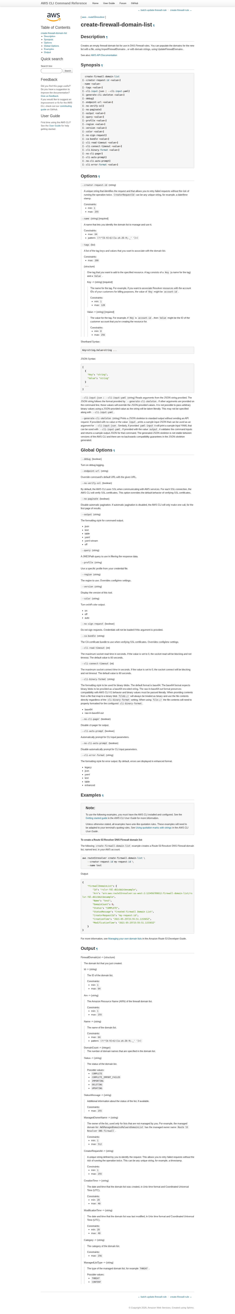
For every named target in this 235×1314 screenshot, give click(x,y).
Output (47, 52)
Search (68, 70)
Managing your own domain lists (125, 938)
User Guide (109, 3)
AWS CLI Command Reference (64, 3)
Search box (46, 66)
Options (48, 42)
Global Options (51, 46)
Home (95, 3)
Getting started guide (96, 818)
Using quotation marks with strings (154, 827)
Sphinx (190, 1307)
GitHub (134, 3)
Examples (49, 49)
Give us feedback (49, 96)
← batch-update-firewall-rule (152, 10)
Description (49, 36)
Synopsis (48, 39)
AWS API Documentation (104, 55)
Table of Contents (55, 27)
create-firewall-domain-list (54, 33)
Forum (123, 3)
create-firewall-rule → (181, 10)
